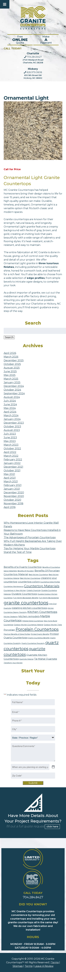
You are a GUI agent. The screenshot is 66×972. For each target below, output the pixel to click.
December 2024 (14, 386)
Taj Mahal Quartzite (45, 658)
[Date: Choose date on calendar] (53, 767)
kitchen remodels (29, 616)
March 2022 (11, 455)
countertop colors (29, 581)
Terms (55, 962)
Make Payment (46, 39)
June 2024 (10, 404)
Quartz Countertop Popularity (33, 643)
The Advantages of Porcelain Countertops (30, 537)
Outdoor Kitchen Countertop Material (28, 625)
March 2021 (11, 481)
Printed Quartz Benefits (40, 634)
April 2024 (10, 411)
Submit (33, 783)
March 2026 (11, 356)
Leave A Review (43, 966)
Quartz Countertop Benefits (39, 638)
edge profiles (36, 278)
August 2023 (12, 430)
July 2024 (10, 400)
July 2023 (10, 433)
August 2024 (12, 397)
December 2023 (14, 422)
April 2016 (10, 507)
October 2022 (12, 448)
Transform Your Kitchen (13, 663)
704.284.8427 (34, 56)
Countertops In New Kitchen (15, 590)
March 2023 (11, 444)
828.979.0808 (34, 72)
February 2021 (12, 485)
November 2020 (14, 496)
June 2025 (10, 371)
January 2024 (12, 419)
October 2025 (12, 364)
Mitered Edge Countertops (32, 621)
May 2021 (9, 474)
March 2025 (11, 378)
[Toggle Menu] (4, 4)
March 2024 (11, 415)
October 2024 (12, 389)
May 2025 (10, 375)
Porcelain (9, 629)
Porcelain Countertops (37, 629)
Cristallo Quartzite (34, 590)
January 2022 (12, 463)
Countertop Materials (41, 586)
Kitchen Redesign (11, 617)
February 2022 (13, 459)
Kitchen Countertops (42, 612)
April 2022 (10, 452)
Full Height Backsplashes (49, 598)
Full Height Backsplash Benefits (25, 598)
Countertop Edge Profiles (50, 582)
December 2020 (14, 492)
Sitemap (18, 966)
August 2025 (12, 367)
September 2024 (14, 393)
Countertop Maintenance (13, 587)
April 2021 (10, 477)
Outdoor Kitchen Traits (53, 625)
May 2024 (10, 408)
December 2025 (14, 360)
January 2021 (12, 488)
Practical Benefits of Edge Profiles (17, 634)
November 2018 (13, 503)
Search (9, 337)
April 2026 (10, 353)
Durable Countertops (24, 593)
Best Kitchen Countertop (38, 575)
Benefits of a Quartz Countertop (23, 566)
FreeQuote (20, 39)
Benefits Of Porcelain (25, 571)
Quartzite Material (26, 659)
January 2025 (12, 382)
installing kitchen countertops (29, 607)
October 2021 (12, 470)
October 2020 (12, 499)
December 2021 (13, 466)
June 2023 (10, 437)
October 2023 (12, 426)
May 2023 (10, 441)
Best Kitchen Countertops (30, 578)
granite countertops (26, 602)
